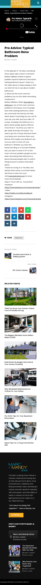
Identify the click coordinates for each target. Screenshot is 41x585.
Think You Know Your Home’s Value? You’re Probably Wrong (19, 309)
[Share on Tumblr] (21, 217)
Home (7, 11)
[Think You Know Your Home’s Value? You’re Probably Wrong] (20, 297)
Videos (14, 11)
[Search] (38, 3)
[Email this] (7, 217)
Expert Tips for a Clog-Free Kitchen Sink (19, 444)
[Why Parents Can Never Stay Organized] (14, 566)
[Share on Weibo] (14, 223)
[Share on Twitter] (14, 210)
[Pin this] (28, 217)
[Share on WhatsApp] (28, 210)
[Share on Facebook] (7, 210)
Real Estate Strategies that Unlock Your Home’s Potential (19, 363)
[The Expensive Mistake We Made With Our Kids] (14, 550)
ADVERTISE (15, 515)
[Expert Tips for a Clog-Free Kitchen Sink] (20, 431)
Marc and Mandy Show (23, 534)
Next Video (32, 264)
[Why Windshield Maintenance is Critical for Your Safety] (20, 377)
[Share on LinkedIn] (14, 217)
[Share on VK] (7, 223)
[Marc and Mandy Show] (20, 4)
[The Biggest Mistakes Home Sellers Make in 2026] (20, 323)
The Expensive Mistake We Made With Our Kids (29, 548)
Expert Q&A (24, 11)
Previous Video (11, 249)
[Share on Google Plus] (21, 210)
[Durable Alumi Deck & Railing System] (8, 255)
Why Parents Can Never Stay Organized (29, 564)
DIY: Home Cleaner (20, 270)
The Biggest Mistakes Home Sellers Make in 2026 (19, 336)
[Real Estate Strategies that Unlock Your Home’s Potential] (20, 350)
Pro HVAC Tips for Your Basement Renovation (18, 417)
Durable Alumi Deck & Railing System (22, 255)
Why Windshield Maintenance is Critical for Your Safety (18, 390)
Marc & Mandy (11, 60)
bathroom (18, 238)
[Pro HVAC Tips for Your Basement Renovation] (20, 404)
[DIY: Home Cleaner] (33, 270)
